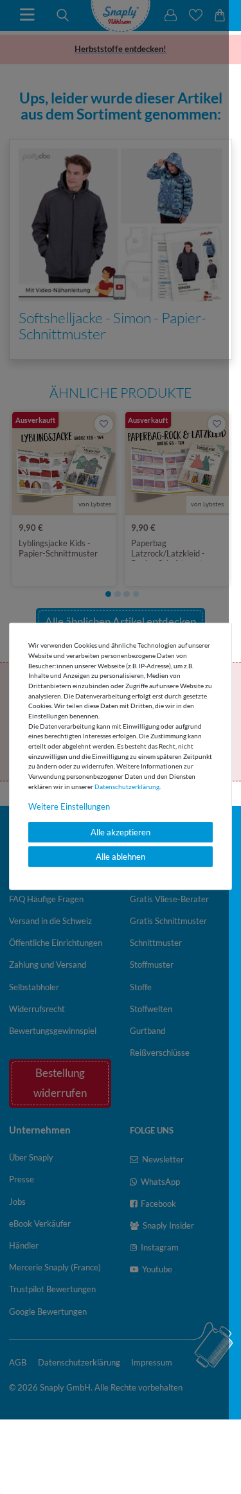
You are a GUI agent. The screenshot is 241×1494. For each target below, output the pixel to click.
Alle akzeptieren (120, 832)
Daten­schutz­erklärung (126, 786)
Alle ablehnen (120, 856)
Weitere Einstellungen (69, 806)
